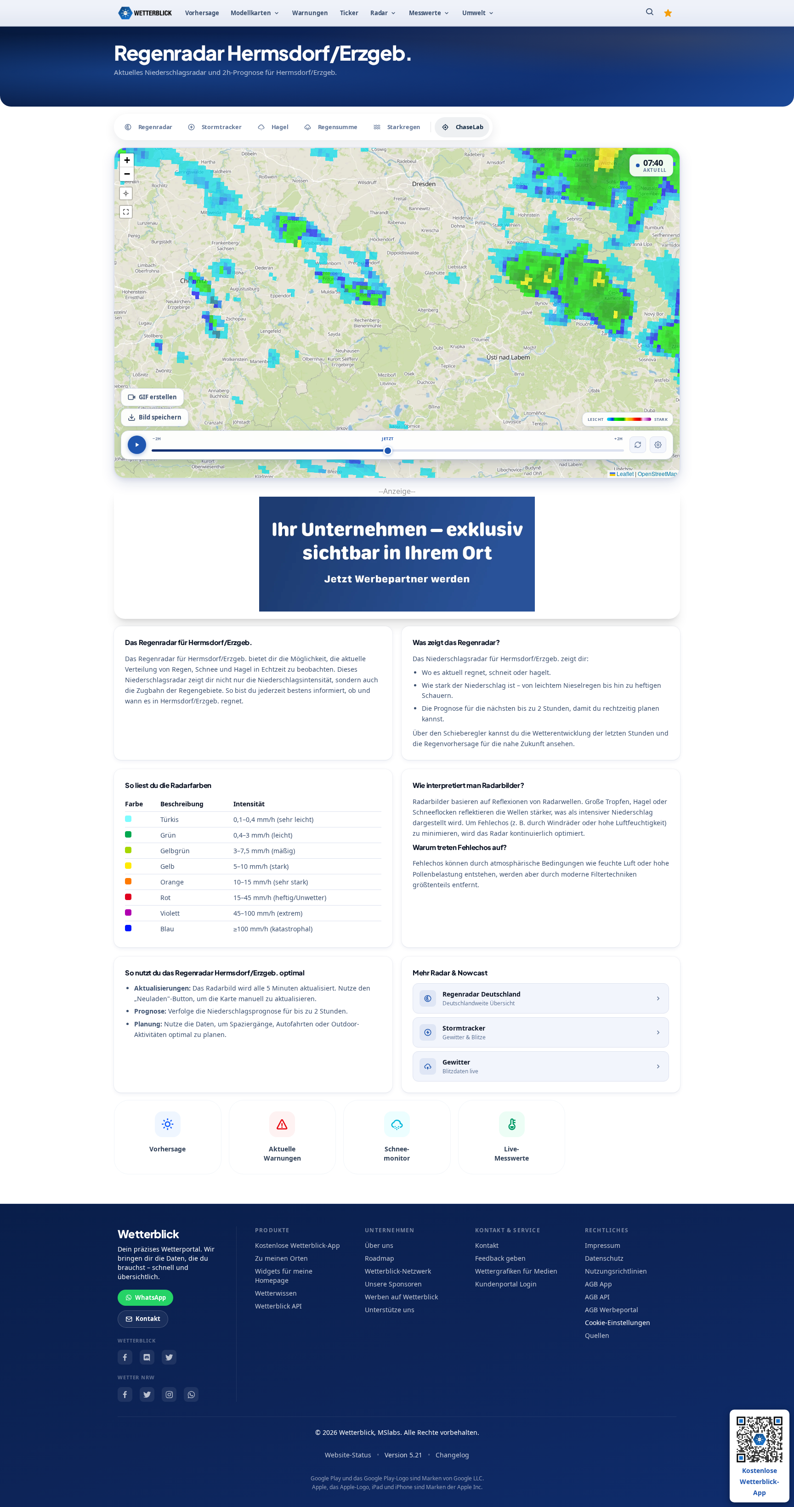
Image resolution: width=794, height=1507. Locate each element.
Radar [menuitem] (379, 13)
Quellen (597, 1335)
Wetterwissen (276, 1293)
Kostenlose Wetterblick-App (297, 1245)
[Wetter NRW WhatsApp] (191, 1394)
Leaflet (624, 473)
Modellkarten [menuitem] (251, 13)
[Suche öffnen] (649, 13)
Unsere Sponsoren (393, 1284)
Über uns (379, 1245)
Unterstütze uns (389, 1309)
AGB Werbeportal (611, 1309)
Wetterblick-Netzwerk (398, 1271)
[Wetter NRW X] (147, 1394)
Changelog (452, 1454)
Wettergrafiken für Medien (516, 1271)
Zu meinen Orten (281, 1258)
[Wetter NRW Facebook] (125, 1394)
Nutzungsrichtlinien (616, 1271)
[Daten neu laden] (638, 444)
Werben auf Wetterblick (401, 1296)
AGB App (598, 1284)
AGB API (597, 1296)
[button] (127, 160)
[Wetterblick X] (169, 1357)
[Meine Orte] (668, 13)
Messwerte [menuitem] (425, 13)
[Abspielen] (137, 445)
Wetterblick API (278, 1306)
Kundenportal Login (506, 1284)
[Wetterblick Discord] (147, 1357)
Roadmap (379, 1258)
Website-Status (348, 1454)
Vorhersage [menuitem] (202, 13)
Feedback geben (500, 1258)
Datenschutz (604, 1258)
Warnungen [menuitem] (310, 13)
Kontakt (148, 1318)
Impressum (602, 1245)
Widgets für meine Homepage (283, 1276)
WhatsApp (150, 1297)
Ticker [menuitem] (349, 13)
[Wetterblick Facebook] (125, 1357)
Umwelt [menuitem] (474, 13)
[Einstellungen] (658, 444)
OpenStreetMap (657, 473)
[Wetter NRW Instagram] (169, 1394)
